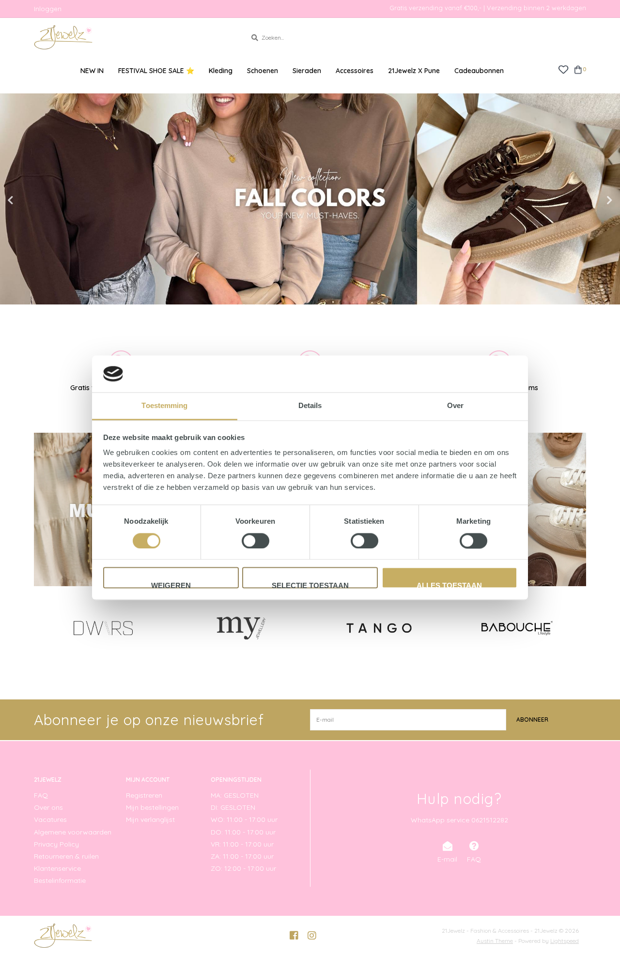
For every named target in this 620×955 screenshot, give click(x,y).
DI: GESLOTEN (233, 807)
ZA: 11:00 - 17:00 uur (242, 856)
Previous (31, 200)
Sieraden (307, 70)
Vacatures (50, 819)
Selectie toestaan (310, 585)
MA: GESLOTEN (235, 795)
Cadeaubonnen (479, 70)
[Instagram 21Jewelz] (312, 935)
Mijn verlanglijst (150, 819)
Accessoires (354, 70)
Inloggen (48, 9)
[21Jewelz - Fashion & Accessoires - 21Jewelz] (133, 37)
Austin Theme (495, 940)
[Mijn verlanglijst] (563, 69)
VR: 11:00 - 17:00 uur (242, 844)
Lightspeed (564, 940)
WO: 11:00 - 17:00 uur (244, 819)
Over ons (48, 807)
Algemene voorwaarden (72, 832)
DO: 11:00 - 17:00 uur (243, 832)
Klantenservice (57, 868)
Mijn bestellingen (152, 807)
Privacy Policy (56, 844)
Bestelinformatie (60, 880)
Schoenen (262, 70)
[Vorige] (39, 628)
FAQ (41, 795)
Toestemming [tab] (164, 406)
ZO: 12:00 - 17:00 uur (243, 868)
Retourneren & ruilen (66, 856)
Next (588, 200)
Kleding (220, 70)
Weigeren (171, 585)
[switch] (255, 540)
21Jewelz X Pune (414, 70)
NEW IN (92, 70)
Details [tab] (310, 406)
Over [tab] (455, 406)
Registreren (144, 795)
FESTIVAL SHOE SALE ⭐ (156, 70)
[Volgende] (580, 628)
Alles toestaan (449, 585)
